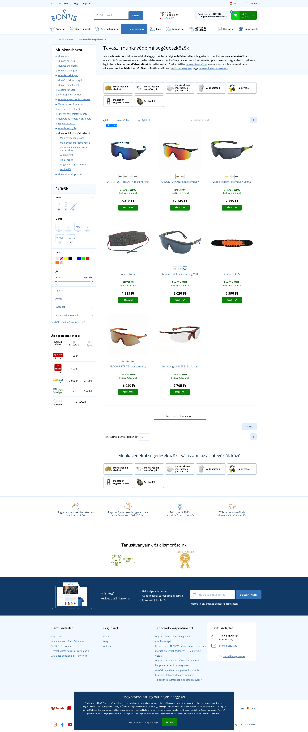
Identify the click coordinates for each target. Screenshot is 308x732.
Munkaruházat (66, 39)
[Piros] (125, 176)
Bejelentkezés (249, 594)
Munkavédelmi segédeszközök (74, 133)
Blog (75, 3)
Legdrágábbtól (143, 120)
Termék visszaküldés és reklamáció (70, 650)
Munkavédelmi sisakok (72, 137)
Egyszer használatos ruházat (73, 113)
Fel (250, 426)
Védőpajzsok (66, 154)
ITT (143, 722)
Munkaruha (64, 56)
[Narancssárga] (133, 361)
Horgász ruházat (66, 123)
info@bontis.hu (228, 645)
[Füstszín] (237, 176)
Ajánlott (106, 120)
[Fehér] (182, 176)
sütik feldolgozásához (118, 710)
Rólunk (107, 636)
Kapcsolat (87, 3)
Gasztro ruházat (66, 89)
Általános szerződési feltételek (67, 641)
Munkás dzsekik (66, 60)
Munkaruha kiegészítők (70, 174)
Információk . (214, 603)
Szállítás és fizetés (59, 3)
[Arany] (135, 176)
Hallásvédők (66, 159)
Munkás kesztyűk (67, 128)
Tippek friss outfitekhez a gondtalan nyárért (178, 679)
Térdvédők (65, 169)
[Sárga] (227, 176)
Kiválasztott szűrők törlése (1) (69, 322)
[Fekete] (177, 176)
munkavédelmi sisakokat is (213, 68)
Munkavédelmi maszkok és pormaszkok (74, 149)
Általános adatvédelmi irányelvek (69, 655)
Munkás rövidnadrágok (70, 80)
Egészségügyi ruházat (69, 94)
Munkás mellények (68, 75)
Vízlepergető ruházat (69, 109)
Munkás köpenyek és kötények (74, 99)
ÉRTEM (169, 722)
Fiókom (253, 3)
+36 (169, 15)
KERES (135, 15)
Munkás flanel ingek (68, 84)
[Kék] (121, 176)
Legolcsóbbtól (123, 120)
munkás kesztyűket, (196, 64)
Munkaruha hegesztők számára (74, 118)
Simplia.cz (251, 724)
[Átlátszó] (130, 176)
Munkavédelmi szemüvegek (75, 142)
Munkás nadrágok (67, 70)
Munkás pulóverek (67, 65)
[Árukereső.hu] (123, 559)
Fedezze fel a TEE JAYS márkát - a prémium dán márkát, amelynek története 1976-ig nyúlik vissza (180, 651)
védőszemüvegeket (181, 68)
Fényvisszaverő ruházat (70, 104)
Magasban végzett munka (74, 164)
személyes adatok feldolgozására (221, 603)
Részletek (128, 207)
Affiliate (107, 646)
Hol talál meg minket (234, 656)
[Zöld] (128, 361)
